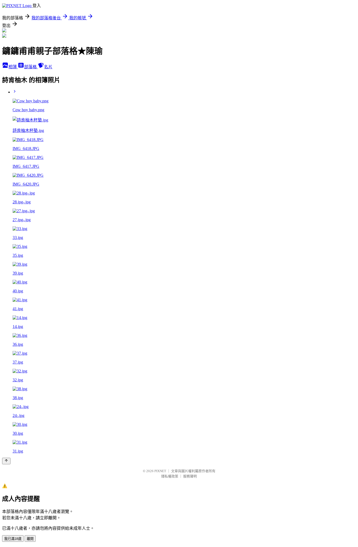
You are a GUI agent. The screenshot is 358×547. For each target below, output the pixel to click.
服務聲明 (190, 476)
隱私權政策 (169, 476)
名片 (48, 67)
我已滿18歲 (12, 539)
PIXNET (160, 471)
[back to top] (6, 461)
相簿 (13, 67)
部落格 (31, 67)
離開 (30, 539)
